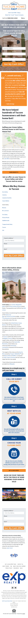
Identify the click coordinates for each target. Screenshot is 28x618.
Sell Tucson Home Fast (7, 601)
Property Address (14, 46)
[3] (2, 318)
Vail (3, 230)
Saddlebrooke (5, 220)
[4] (20, 353)
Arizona (19, 306)
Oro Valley (4, 214)
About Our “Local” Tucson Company (14, 15)
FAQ (11, 566)
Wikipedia (12, 364)
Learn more (10, 548)
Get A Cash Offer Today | (14, 13)
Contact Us (20, 564)
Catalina (4, 195)
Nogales (6, 338)
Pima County (13, 306)
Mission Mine (7, 356)
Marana (4, 208)
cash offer (6, 158)
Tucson (4, 227)
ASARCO (14, 356)
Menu (23, 18)
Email (14, 57)
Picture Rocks (5, 217)
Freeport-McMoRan (15, 354)
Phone (14, 51)
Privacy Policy (9, 568)
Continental (6, 318)
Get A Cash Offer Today (10, 564)
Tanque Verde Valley (7, 224)
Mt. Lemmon (5, 210)
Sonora (10, 338)
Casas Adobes (5, 201)
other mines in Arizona (9, 357)
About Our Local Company (19, 566)
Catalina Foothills (6, 198)
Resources (16, 568)
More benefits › (14, 172)
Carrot (23, 613)
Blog (21, 568)
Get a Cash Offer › (14, 470)
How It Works (5, 566)
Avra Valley (5, 192)
